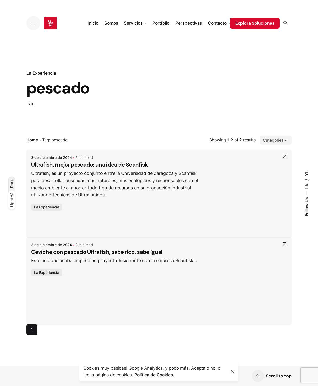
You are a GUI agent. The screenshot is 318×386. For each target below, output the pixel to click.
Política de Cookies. (154, 374)
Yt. (306, 173)
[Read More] (285, 157)
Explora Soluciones (254, 23)
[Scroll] (258, 376)
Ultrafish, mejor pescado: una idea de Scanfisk (89, 164)
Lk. (306, 185)
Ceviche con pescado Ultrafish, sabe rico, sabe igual (97, 252)
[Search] (286, 23)
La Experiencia (41, 73)
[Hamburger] (33, 23)
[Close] (232, 371)
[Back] (12, 58)
